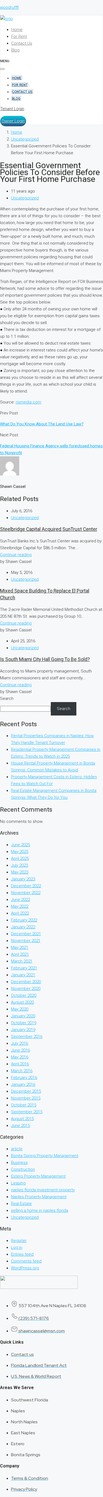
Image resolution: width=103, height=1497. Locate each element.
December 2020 (26, 981)
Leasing (18, 1183)
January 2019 (23, 1029)
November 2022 (25, 892)
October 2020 (23, 995)
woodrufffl (9, 7)
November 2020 (25, 988)
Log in (16, 1247)
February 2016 (24, 1077)
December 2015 (26, 1091)
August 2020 (22, 1002)
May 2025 (19, 851)
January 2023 (23, 879)
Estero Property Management (38, 1176)
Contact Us (21, 43)
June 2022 (20, 899)
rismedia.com (28, 402)
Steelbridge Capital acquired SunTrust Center (48, 529)
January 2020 (23, 1016)
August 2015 (22, 1118)
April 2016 (20, 1063)
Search (6, 698)
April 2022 (20, 913)
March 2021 (21, 961)
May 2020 (19, 1009)
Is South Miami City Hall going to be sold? (45, 659)
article (17, 1148)
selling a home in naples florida (39, 1210)
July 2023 (19, 865)
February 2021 (24, 968)
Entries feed (22, 1254)
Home (17, 29)
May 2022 (19, 906)
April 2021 (20, 954)
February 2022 (24, 920)
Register (19, 1240)
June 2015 (20, 1125)
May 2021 (19, 947)
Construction (23, 1169)
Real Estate (21, 1203)
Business (19, 1162)
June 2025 (20, 844)
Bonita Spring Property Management (44, 1155)
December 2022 (26, 885)
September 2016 (26, 1036)
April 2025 (20, 858)
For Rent (19, 36)
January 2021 (23, 974)
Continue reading (16, 554)
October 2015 (23, 1105)
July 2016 (19, 1043)
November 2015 (25, 1098)
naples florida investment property (43, 1189)
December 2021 (26, 933)
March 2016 (21, 1070)
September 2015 (26, 1111)
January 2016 (23, 1084)
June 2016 (20, 1050)
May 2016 (19, 1057)
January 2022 (23, 926)
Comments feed (26, 1261)
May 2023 (19, 872)
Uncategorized (25, 139)
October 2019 (23, 1022)
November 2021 (25, 940)
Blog (15, 50)
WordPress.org (25, 1268)
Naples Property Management (38, 1196)
